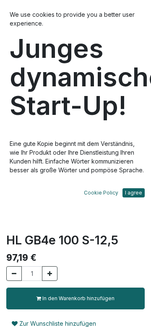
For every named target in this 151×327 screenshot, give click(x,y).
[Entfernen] (14, 273)
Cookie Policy (101, 192)
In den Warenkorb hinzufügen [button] (78, 298)
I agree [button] (133, 192)
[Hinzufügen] (49, 273)
